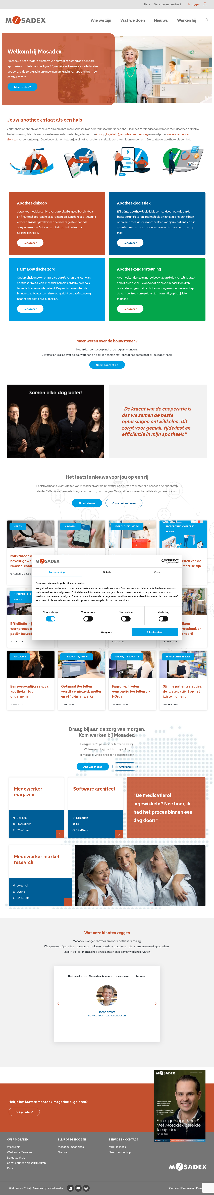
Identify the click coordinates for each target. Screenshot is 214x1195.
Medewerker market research (37, 859)
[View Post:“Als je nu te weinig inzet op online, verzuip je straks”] (81, 534)
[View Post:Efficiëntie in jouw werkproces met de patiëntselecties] (31, 601)
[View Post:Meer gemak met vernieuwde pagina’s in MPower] (132, 534)
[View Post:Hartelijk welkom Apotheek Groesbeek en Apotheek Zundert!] (183, 601)
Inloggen (194, 4)
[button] (56, 1004)
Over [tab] (157, 572)
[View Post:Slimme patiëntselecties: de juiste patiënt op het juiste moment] (183, 664)
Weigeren (106, 632)
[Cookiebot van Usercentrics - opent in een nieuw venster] (164, 561)
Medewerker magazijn (28, 791)
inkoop (100, 134)
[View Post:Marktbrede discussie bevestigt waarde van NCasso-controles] (31, 534)
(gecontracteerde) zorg (133, 134)
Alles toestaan (155, 632)
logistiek (111, 134)
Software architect (94, 788)
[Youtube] (78, 1188)
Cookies (174, 1188)
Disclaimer (187, 1188)
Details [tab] (107, 572)
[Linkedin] (70, 1188)
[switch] (88, 618)
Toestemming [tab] (57, 572)
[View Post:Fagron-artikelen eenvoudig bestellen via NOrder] (132, 664)
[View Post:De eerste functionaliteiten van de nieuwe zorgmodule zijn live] (183, 534)
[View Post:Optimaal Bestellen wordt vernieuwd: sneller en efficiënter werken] (81, 664)
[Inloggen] (205, 4)
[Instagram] (86, 1188)
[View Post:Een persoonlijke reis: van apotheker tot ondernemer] (31, 664)
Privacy (200, 1188)
